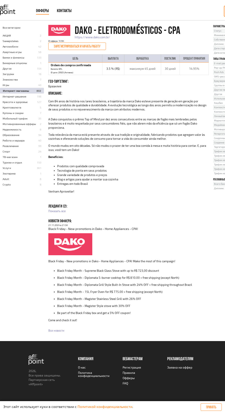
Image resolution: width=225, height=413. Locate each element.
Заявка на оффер (179, 367)
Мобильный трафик (15, 118)
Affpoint (35, 384)
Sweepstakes (10, 40)
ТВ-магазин (10, 156)
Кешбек (218, 102)
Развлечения (11, 145)
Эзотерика (9, 173)
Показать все (57, 211)
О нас (82, 367)
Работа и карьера (14, 140)
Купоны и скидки (13, 112)
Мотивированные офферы (19, 123)
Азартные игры (12, 51)
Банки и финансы (13, 57)
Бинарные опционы (15, 62)
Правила (129, 372)
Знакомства (10, 79)
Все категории (11, 27)
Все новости (56, 330)
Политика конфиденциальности (93, 374)
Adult (6, 178)
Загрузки (8, 73)
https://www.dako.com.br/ (92, 37)
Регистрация (132, 367)
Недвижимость (12, 129)
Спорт (6, 151)
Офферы (42, 10)
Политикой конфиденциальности (105, 406)
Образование (11, 134)
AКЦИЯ (7, 35)
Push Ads (219, 72)
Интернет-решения (14, 96)
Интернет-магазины (16, 90)
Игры (6, 84)
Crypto (7, 184)
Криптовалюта (12, 107)
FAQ (125, 383)
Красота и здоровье (15, 101)
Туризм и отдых (12, 162)
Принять (211, 407)
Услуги (7, 167)
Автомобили (10, 46)
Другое (7, 68)
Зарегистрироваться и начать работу (77, 46)
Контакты (64, 10)
